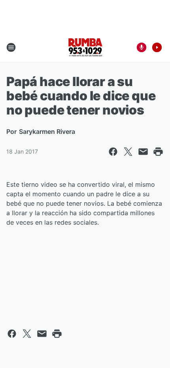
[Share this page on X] (128, 151)
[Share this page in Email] (143, 151)
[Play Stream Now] (157, 47)
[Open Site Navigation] (11, 47)
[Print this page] (158, 151)
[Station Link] (85, 47)
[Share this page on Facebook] (113, 151)
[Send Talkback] (141, 47)
